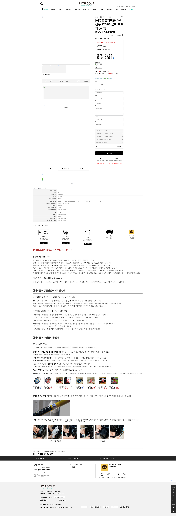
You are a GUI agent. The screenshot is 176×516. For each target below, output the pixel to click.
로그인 (118, 6)
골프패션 (68, 9)
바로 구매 (109, 153)
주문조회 (123, 6)
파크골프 (94, 9)
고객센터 (133, 6)
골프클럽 (53, 9)
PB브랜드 (123, 9)
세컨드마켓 (86, 9)
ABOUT (46, 9)
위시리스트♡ (116, 158)
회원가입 (128, 6)
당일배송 (101, 9)
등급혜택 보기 (65, 243)
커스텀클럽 (77, 9)
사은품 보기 (87, 243)
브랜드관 (109, 9)
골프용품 (60, 9)
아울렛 (116, 9)
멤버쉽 (131, 9)
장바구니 (102, 158)
